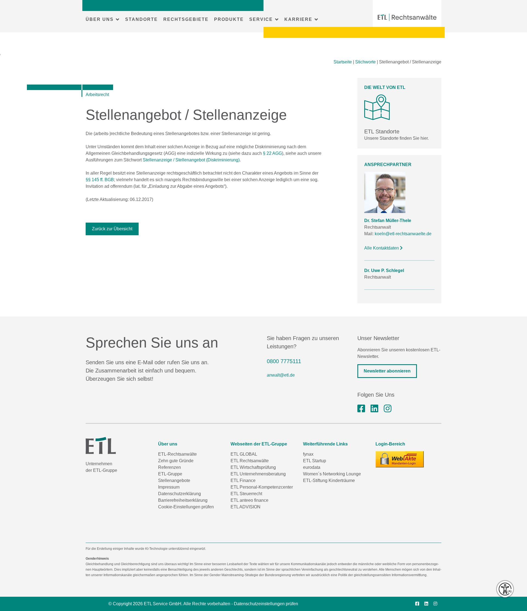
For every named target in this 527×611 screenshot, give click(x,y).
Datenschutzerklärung (179, 493)
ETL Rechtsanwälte (250, 460)
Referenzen (169, 467)
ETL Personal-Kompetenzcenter (262, 487)
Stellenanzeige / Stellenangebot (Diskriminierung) (191, 160)
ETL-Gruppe (170, 474)
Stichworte (365, 62)
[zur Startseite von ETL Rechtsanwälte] (407, 17)
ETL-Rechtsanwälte (177, 454)
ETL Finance (243, 480)
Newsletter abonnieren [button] (387, 371)
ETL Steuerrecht (246, 493)
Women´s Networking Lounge (332, 474)
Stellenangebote (174, 480)
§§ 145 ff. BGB (100, 179)
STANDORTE (141, 19)
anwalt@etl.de (281, 375)
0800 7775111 (284, 361)
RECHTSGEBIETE (186, 19)
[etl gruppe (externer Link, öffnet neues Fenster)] (374, 408)
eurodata (311, 467)
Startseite (342, 62)
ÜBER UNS (100, 19)
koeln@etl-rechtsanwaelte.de (403, 233)
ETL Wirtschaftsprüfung (253, 467)
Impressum (169, 487)
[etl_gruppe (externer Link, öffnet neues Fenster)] (387, 408)
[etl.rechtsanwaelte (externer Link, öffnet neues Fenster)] (361, 408)
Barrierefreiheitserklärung (183, 500)
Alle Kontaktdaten (382, 248)
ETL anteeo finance (249, 500)
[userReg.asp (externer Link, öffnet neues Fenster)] (399, 459)
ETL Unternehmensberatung (258, 474)
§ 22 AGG (272, 153)
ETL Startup (314, 460)
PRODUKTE (229, 19)
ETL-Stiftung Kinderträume (329, 480)
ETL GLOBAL (244, 454)
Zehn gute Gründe (176, 460)
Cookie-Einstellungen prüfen (186, 507)
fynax (308, 454)
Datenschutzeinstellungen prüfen (266, 603)
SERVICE (261, 19)
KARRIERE (298, 19)
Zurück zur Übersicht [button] (112, 228)
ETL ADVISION (245, 507)
